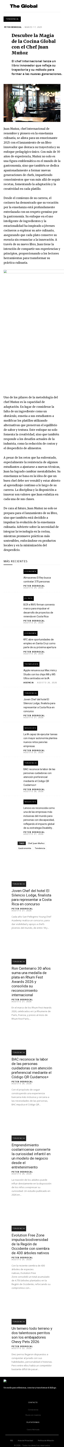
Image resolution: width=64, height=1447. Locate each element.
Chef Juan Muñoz (36, 843)
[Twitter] (37, 1394)
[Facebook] (5, 1394)
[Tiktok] (29, 1394)
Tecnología (31, 664)
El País (29, 598)
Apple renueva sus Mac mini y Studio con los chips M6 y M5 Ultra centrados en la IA (40, 674)
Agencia (28, 683)
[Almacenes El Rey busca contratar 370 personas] (12, 573)
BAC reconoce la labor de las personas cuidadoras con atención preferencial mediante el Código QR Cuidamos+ (39, 777)
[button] (56, 6)
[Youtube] (45, 1394)
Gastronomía (24, 848)
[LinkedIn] (21, 1394)
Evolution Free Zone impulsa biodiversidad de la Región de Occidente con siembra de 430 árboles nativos (30, 1244)
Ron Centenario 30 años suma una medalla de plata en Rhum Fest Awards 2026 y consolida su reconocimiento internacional (31, 981)
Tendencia (12, 19)
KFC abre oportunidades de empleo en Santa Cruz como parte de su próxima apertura (39, 643)
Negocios (30, 728)
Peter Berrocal (13, 27)
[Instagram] (13, 1394)
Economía (30, 571)
